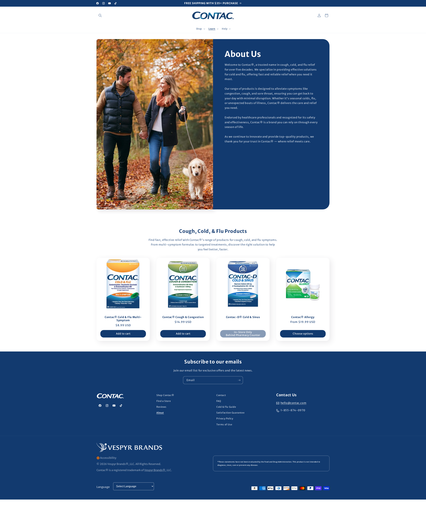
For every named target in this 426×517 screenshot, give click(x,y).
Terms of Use (224, 424)
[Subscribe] (239, 380)
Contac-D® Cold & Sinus (243, 317)
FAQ (218, 401)
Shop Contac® (165, 395)
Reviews (161, 406)
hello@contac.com (294, 403)
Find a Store (163, 401)
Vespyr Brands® (154, 470)
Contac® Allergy (303, 317)
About (160, 412)
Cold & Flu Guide (226, 406)
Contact (221, 395)
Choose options (303, 333)
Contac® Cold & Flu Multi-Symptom (123, 319)
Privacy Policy (224, 418)
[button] (100, 15)
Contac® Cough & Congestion (183, 317)
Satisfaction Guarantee (230, 412)
